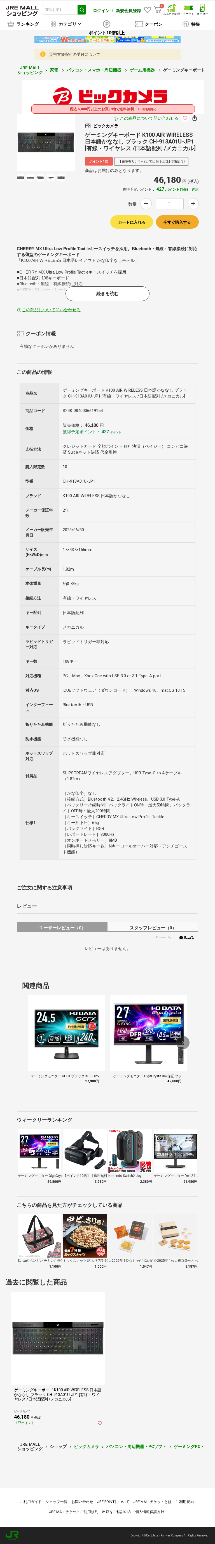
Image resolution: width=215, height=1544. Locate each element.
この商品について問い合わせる (149, 118)
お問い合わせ (82, 1502)
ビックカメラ (86, 1446)
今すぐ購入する (177, 222)
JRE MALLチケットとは (152, 1502)
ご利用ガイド (31, 1502)
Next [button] (57, 142)
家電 (54, 70)
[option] (46, 142)
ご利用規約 (185, 1502)
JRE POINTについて (113, 1502)
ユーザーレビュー (62, 927)
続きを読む (107, 293)
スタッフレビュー (153, 927)
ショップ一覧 (56, 1502)
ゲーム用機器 (143, 70)
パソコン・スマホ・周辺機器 (94, 70)
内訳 (195, 189)
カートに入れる (132, 222)
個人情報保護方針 (149, 1512)
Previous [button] (34, 142)
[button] (183, 1043)
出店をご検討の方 (116, 1512)
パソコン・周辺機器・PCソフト (136, 1446)
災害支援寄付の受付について (74, 54)
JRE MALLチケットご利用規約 (73, 1512)
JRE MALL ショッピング (30, 70)
